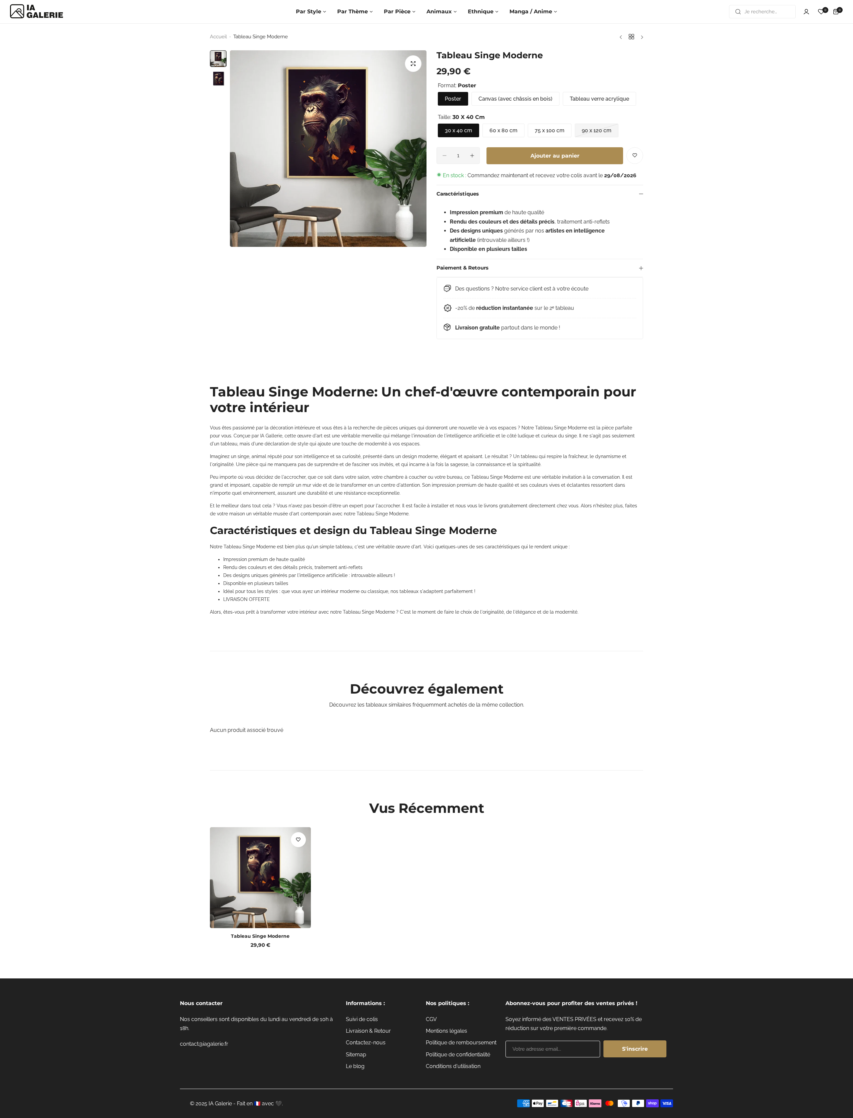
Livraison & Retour (368, 1031)
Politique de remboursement (461, 1042)
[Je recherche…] (738, 11)
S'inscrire (635, 1049)
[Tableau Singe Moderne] (260, 877)
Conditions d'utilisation (453, 1066)
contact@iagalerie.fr (204, 1044)
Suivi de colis (362, 1019)
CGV (431, 1019)
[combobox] (762, 11)
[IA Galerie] (36, 12)
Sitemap (356, 1054)
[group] (328, 148)
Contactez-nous (366, 1042)
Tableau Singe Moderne (260, 936)
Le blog (355, 1066)
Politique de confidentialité (458, 1054)
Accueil (218, 37)
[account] (806, 11)
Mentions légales (446, 1031)
